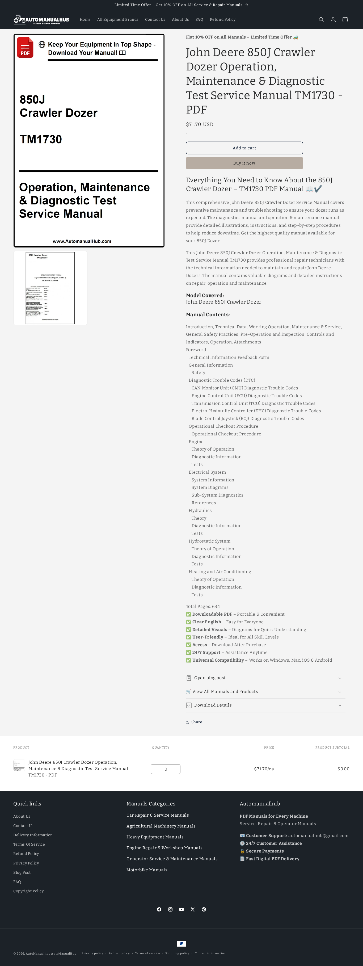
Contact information (210, 953)
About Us (22, 816)
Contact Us (23, 826)
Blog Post (22, 872)
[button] (321, 20)
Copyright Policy (28, 891)
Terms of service (147, 953)
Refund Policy (26, 853)
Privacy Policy (26, 863)
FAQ (17, 882)
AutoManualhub (38, 953)
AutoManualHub (63, 953)
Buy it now (244, 163)
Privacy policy (92, 953)
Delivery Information (33, 835)
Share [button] (196, 722)
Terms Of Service (29, 844)
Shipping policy (177, 953)
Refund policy (119, 953)
